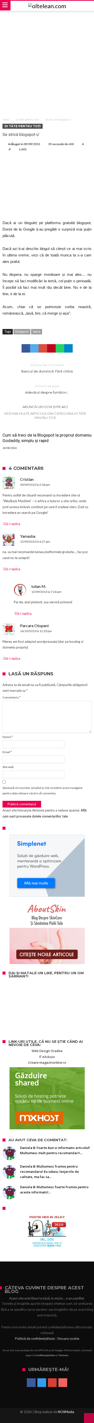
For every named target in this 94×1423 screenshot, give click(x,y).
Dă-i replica (12, 524)
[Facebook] (31, 1383)
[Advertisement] (47, 61)
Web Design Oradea (47, 1051)
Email (7, 752)
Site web (8, 767)
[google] (43, 348)
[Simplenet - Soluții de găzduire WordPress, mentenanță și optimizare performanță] (47, 866)
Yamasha (27, 536)
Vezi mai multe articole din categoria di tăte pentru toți (45, 415)
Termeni (63, 1355)
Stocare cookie (68, 1339)
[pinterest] (51, 348)
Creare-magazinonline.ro (47, 1062)
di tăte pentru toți (27, 119)
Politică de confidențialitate (35, 1339)
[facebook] (26, 348)
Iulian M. (38, 586)
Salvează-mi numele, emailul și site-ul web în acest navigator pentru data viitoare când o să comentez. (43, 790)
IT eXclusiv (47, 1057)
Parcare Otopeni (34, 625)
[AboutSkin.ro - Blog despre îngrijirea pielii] (47, 933)
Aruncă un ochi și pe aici (45, 407)
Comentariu (12, 697)
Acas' (6, 119)
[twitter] (34, 348)
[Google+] (52, 1383)
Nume (8, 737)
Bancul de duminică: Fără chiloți (47, 368)
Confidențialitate (45, 1355)
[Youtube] (62, 1383)
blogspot (22, 331)
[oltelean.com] (47, 6)
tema (36, 331)
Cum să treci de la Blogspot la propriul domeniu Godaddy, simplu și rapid (47, 438)
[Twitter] (41, 1383)
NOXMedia (66, 1412)
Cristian (27, 479)
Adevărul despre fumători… (47, 389)
